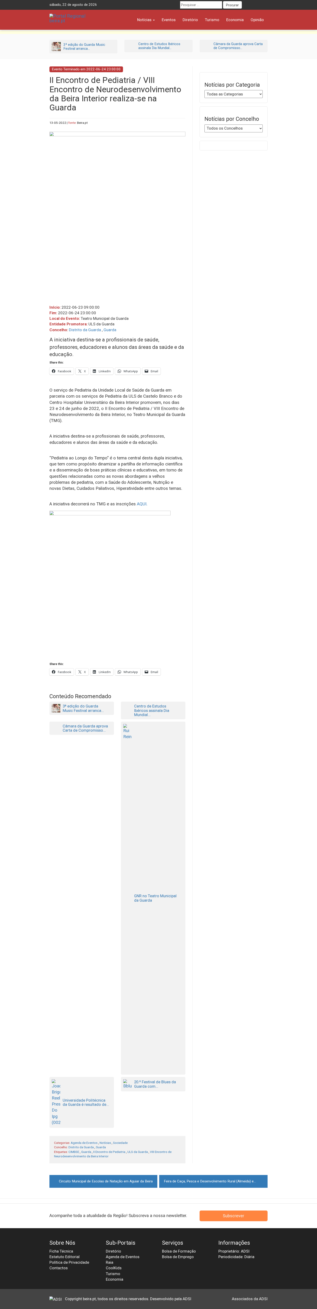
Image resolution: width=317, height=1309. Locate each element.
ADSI (187, 1298)
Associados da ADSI (250, 1298)
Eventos (169, 19)
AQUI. (142, 504)
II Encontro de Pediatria (109, 1152)
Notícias (144, 19)
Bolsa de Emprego (178, 1256)
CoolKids (114, 1268)
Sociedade (120, 1143)
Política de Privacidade (69, 1262)
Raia (109, 1262)
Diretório (190, 19)
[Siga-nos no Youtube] (255, 5)
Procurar (232, 5)
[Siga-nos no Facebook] (246, 5)
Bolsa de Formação (179, 1251)
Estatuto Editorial (64, 1256)
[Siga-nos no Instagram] (264, 5)
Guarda (110, 329)
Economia (235, 19)
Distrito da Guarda (85, 329)
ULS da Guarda (137, 1152)
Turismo (212, 19)
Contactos (58, 1268)
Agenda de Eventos (84, 1143)
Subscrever (233, 1215)
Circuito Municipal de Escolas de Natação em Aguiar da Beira (106, 1181)
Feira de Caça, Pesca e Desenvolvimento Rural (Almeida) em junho (215, 1181)
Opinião (257, 19)
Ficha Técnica (61, 1251)
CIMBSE (73, 1152)
